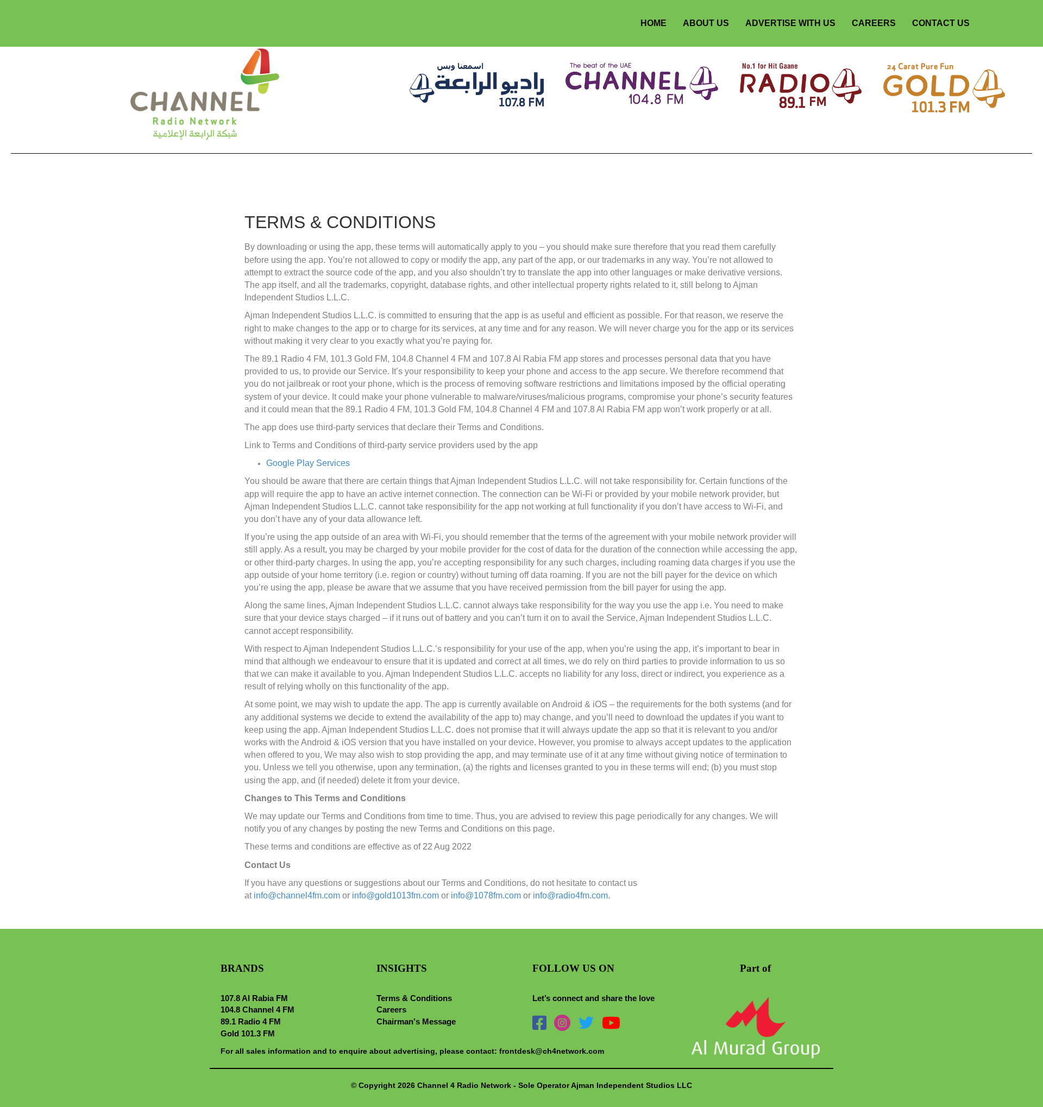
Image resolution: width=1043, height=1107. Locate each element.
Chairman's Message (416, 1021)
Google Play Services (308, 463)
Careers (391, 1009)
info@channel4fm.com (297, 895)
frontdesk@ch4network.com (551, 1051)
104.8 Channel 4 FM (257, 1009)
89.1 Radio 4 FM (251, 1021)
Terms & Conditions (414, 998)
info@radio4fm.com (570, 895)
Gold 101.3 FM (248, 1033)
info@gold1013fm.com (395, 895)
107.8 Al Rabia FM (254, 998)
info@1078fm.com (486, 895)
